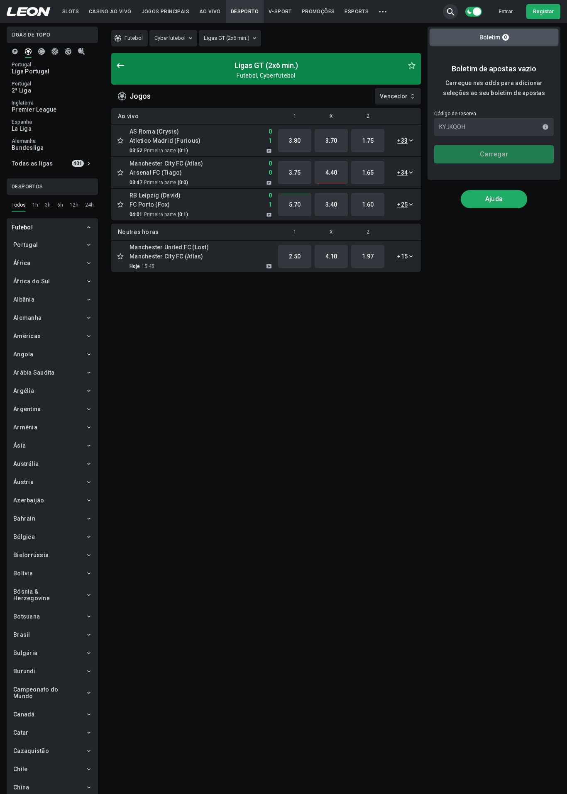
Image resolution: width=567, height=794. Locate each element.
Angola (23, 354)
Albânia (23, 299)
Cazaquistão (31, 751)
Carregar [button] (494, 154)
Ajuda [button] (494, 199)
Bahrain (24, 518)
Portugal (25, 244)
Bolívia (23, 573)
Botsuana (26, 616)
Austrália (26, 463)
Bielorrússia (31, 555)
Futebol (22, 227)
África (22, 263)
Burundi (24, 671)
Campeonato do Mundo (35, 692)
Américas (27, 336)
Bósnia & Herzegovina (31, 595)
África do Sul (31, 281)
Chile (20, 769)
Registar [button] (543, 11)
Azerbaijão (28, 500)
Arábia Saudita (34, 372)
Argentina (27, 409)
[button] (450, 11)
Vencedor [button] (394, 96)
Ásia (19, 445)
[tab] (15, 51)
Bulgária (25, 653)
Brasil (21, 634)
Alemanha (27, 317)
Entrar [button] (506, 11)
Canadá (24, 714)
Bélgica (24, 536)
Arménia (25, 427)
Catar (20, 732)
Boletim (493, 37)
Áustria (23, 482)
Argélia (23, 390)
